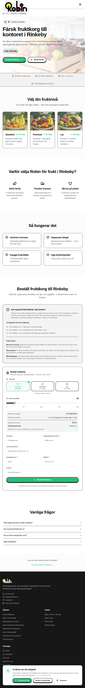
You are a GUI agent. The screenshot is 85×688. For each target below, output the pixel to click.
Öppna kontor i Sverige (53, 614)
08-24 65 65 (38, 60)
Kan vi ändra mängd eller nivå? (15, 535)
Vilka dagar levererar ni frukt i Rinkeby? (18, 523)
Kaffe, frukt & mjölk (9, 618)
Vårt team (6, 658)
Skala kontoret (50, 625)
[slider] (15, 403)
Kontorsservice (8, 639)
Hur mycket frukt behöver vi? (14, 529)
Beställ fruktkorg (12, 60)
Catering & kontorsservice (12, 636)
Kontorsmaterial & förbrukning (13, 625)
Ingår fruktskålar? (10, 542)
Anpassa (63, 680)
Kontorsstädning (8, 614)
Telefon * (46, 457)
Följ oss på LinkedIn (12, 603)
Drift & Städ (49, 621)
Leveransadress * (12, 446)
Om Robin (6, 651)
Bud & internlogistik (9, 632)
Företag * (9, 436)
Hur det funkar (8, 654)
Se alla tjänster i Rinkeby (41, 565)
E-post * (9, 468)
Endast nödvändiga (42, 680)
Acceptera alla (23, 680)
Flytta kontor (49, 618)
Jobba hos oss (8, 661)
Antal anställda (14, 398)
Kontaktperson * (11, 457)
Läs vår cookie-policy (43, 675)
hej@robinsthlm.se (11, 597)
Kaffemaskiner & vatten (11, 621)
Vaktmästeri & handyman (11, 628)
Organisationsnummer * (51, 436)
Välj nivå (12, 379)
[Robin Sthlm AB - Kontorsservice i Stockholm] (16, 6)
